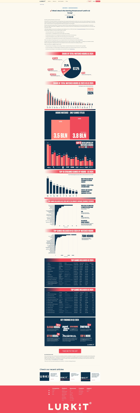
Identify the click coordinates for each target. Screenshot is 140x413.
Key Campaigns (64, 397)
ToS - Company (72, 398)
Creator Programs (81, 391)
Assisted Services (64, 398)
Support (88, 391)
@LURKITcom (56, 359)
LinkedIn (62, 359)
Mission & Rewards (64, 394)
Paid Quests (63, 395)
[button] (49, 1)
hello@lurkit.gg (72, 49)
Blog (70, 391)
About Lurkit (71, 395)
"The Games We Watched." (81, 29)
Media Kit (71, 394)
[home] (43, 1)
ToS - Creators (72, 400)
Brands (53, 394)
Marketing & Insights (64, 391)
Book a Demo (98, 1)
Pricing (67, 1)
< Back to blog (42, 4)
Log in (94, 1)
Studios (53, 391)
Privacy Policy (71, 397)
